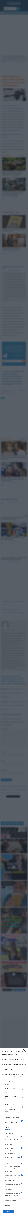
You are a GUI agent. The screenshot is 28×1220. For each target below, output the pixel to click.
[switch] (22, 1089)
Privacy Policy (22, 1217)
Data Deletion (5, 1217)
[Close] (24, 1050)
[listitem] (14, 1083)
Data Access (14, 1217)
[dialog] (14, 1134)
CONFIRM (8, 1211)
